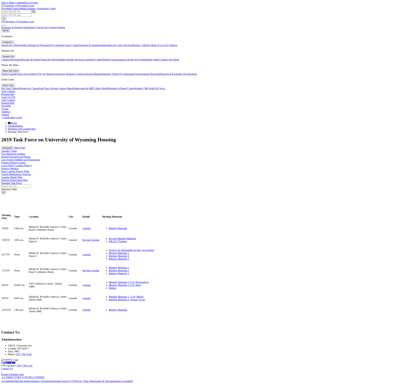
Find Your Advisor (48, 88)
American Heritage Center (68, 74)
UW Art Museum (46, 74)
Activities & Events (135, 59)
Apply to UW (8, 97)
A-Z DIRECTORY (11, 377)
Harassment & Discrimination (105, 381)
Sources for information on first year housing (131, 250)
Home (14, 123)
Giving (14, 8)
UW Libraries (56, 45)
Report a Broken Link (12, 374)
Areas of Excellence (27, 74)
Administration (15, 126)
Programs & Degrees (12, 27)
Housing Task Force (11, 183)
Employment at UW (64, 381)
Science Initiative (10, 168)
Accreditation (8, 381)
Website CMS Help (144, 88)
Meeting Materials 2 (119, 256)
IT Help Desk (100, 88)
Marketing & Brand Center (120, 88)
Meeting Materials (118, 228)
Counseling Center (92, 59)
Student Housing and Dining (16, 156)
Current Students (56, 27)
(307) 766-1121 (25, 365)
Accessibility (126, 381)
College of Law (156, 45)
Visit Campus (8, 91)
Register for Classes (29, 88)
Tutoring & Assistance (90, 45)
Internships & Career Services (117, 45)
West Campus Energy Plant (15, 171)
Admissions (29, 27)
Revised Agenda (90, 240)
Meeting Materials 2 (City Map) (125, 285)
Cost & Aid (42, 27)
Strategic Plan (110, 74)
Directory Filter (9, 189)
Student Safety (152, 59)
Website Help (22, 381)
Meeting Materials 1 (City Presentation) (129, 282)
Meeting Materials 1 (119, 253)
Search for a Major (10, 45)
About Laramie (9, 74)
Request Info (7, 94)
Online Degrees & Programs (34, 45)
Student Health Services (71, 59)
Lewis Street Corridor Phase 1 (16, 165)
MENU (6, 30)
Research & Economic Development (178, 74)
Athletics (22, 8)
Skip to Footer (30, 2)
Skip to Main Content (12, 2)
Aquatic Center (9, 151)
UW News (159, 88)
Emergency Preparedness (41, 381)
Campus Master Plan (11, 177)
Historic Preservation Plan (14, 180)
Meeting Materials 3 (119, 259)
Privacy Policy (82, 381)
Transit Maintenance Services (16, 174)
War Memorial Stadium (13, 154)
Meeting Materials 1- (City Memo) (126, 296)
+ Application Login (45, 8)
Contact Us (7, 368)
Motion (112, 288)
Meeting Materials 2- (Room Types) (127, 299)
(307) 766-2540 (24, 354)
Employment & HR (82, 88)
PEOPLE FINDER (34, 377)
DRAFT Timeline (118, 241)
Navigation (7, 148)
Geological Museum (92, 74)
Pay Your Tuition (10, 88)
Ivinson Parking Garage (13, 162)
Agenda (86, 228)
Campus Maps (65, 88)
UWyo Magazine (125, 74)
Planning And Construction (22, 128)
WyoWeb (6, 8)
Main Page (19, 147)
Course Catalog (71, 45)
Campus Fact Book (169, 59)
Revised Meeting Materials (122, 238)
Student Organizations (113, 59)
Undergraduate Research (146, 74)
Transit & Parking (49, 59)
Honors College (140, 45)
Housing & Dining (30, 59)
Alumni (31, 8)
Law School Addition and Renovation (20, 159)
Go (4, 18)
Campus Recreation (11, 59)
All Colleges (170, 45)
